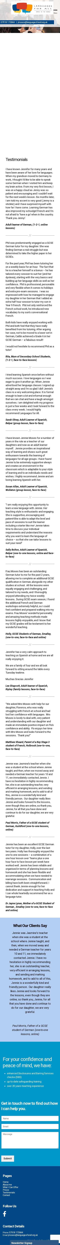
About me (7, 1184)
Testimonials (9, 1192)
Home (6, 1182)
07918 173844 (8, 22)
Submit (7, 1158)
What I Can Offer (10, 1187)
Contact (6, 1195)
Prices (6, 1190)
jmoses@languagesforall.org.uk (32, 22)
